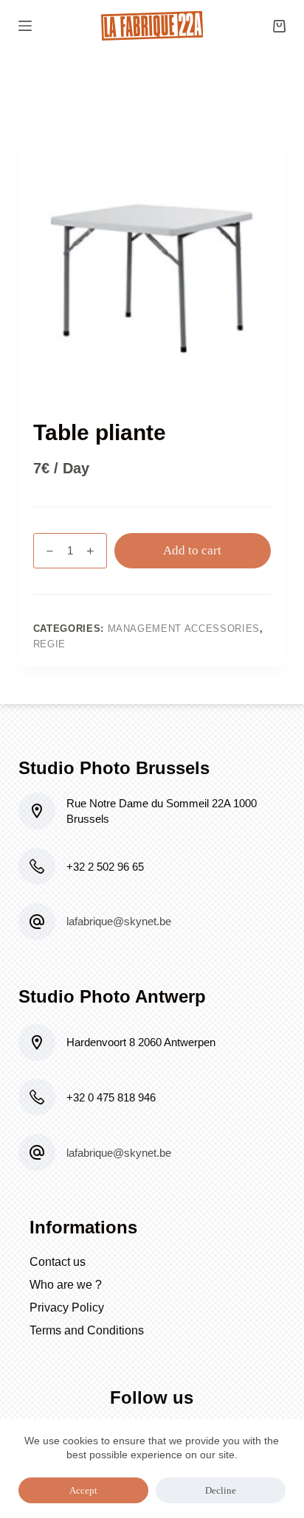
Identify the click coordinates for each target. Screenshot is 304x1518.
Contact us (58, 1262)
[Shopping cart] (279, 26)
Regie (49, 644)
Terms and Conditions (87, 1330)
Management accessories (184, 628)
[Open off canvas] (25, 25)
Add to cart (192, 550)
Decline (220, 1490)
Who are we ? (66, 1284)
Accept (83, 1490)
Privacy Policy (67, 1307)
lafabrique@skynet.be (118, 921)
